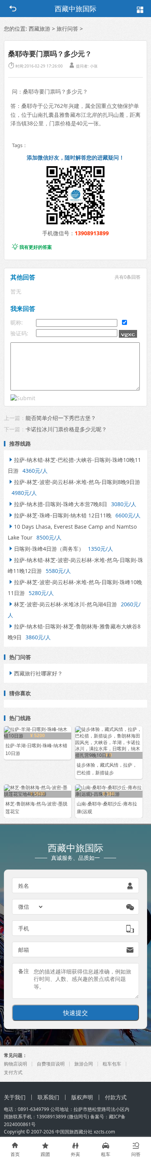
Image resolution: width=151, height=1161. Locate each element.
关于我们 (15, 1097)
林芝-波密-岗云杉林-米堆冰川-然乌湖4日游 (62, 604)
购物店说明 (15, 1063)
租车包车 (112, 1063)
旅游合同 (83, 1063)
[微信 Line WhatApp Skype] (31, 906)
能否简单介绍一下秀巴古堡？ (61, 418)
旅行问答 (67, 28)
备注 (23, 971)
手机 (23, 928)
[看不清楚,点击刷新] (128, 334)
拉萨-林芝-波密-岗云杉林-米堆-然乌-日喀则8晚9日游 (74, 482)
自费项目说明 (51, 1063)
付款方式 (116, 1097)
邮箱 (23, 949)
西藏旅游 (39, 28)
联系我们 (48, 1097)
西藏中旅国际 (75, 8)
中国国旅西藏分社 (74, 1131)
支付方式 (13, 1072)
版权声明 (82, 1097)
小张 (94, 66)
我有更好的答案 (32, 247)
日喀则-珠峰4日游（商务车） (46, 548)
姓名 (23, 885)
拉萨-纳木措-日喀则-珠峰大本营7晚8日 (57, 504)
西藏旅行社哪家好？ (35, 673)
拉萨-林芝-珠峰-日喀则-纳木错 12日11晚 (60, 515)
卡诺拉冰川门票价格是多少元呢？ (66, 429)
